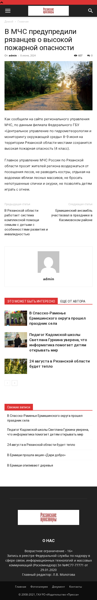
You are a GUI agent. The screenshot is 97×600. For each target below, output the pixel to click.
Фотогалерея (39, 587)
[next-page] (14, 383)
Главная (23, 21)
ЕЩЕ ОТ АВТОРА (72, 301)
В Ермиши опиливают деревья (30, 465)
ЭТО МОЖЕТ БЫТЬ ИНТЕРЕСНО (31, 301)
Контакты (75, 587)
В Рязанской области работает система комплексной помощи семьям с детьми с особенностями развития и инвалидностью (26, 222)
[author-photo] (48, 273)
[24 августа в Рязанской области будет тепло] (16, 366)
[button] (7, 11)
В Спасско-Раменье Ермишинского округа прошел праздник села (57, 318)
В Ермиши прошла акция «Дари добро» (36, 455)
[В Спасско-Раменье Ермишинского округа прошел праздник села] (16, 318)
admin (13, 55)
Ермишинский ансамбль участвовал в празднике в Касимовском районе (71, 215)
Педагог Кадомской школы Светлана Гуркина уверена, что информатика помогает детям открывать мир (48, 432)
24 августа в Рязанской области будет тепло (41, 445)
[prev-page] (7, 383)
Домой (9, 21)
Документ (58, 587)
